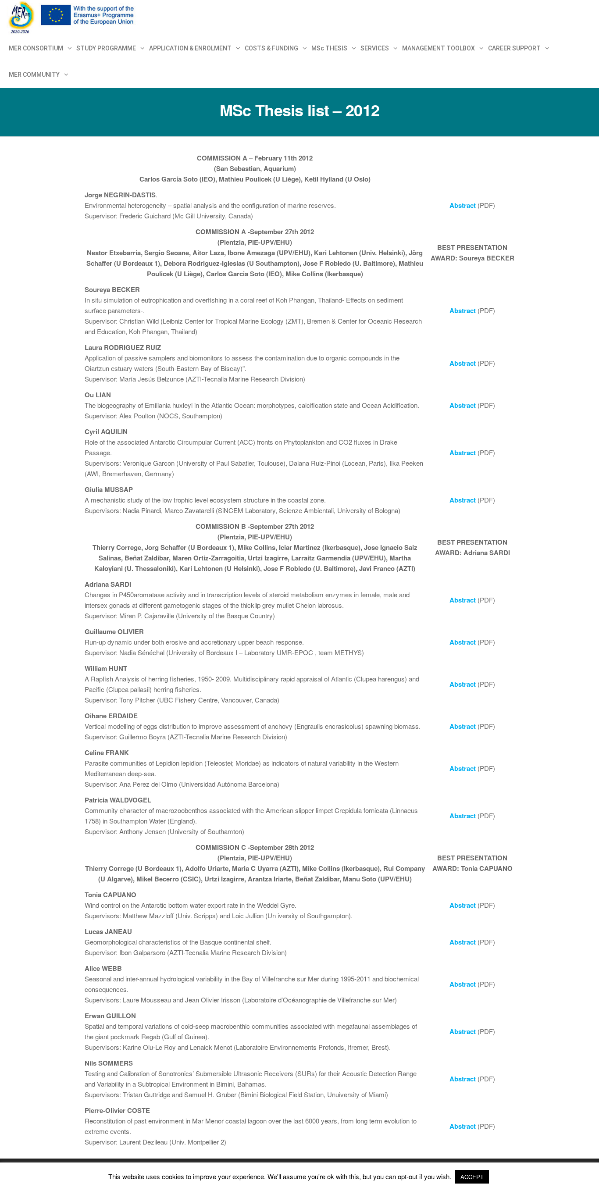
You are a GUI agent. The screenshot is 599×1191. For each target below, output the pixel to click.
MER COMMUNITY (34, 74)
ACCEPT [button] (472, 1177)
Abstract (462, 205)
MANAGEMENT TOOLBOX (438, 48)
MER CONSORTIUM (36, 48)
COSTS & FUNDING (271, 48)
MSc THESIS (329, 48)
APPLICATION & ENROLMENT (190, 48)
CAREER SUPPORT (514, 48)
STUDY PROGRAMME (106, 48)
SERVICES (374, 48)
